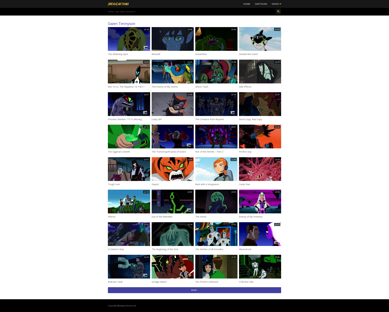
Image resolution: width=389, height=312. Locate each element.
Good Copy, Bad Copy (250, 119)
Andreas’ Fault (115, 281)
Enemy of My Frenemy (251, 216)
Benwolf (156, 54)
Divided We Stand (248, 54)
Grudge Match (159, 281)
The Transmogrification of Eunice (169, 151)
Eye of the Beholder (162, 216)
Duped (155, 184)
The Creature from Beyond (209, 119)
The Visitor (201, 216)
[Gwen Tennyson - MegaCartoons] (118, 3)
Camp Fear (244, 184)
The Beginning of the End (165, 249)
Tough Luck (114, 184)
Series (276, 3)
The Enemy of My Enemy (165, 86)
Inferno (111, 216)
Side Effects (245, 86)
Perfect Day (245, 151)
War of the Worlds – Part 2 (209, 151)
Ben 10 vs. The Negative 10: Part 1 (126, 86)
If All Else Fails (246, 281)
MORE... (194, 290)
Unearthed (201, 54)
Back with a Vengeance (207, 184)
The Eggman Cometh (119, 151)
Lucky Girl (157, 119)
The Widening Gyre (118, 54)
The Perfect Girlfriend (206, 281)
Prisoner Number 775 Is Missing (125, 119)
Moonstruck (245, 249)
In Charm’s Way (116, 249)
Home (246, 3)
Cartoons (261, 3)
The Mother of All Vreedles (209, 249)
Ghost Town (201, 86)
